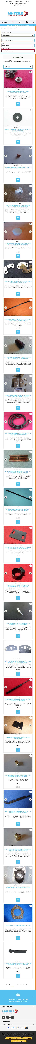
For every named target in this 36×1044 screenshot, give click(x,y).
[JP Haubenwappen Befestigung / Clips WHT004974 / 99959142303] (18, 79)
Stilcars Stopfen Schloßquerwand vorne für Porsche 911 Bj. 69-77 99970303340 (18, 244)
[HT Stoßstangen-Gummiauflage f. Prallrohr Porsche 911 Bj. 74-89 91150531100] (18, 535)
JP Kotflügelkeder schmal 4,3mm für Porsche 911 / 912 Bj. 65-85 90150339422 (18, 812)
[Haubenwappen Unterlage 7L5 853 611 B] (18, 875)
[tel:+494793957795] (12, 1017)
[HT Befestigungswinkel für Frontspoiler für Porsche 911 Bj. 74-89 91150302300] (18, 459)
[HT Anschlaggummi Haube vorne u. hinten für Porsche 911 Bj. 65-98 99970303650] (18, 345)
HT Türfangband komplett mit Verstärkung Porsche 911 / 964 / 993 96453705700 (18, 396)
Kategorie (3, 37)
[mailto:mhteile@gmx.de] (3, 1017)
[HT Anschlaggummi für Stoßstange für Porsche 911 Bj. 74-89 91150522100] (18, 573)
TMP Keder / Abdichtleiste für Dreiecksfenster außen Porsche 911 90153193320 (18, 320)
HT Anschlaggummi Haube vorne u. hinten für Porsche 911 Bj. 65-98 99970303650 (17, 358)
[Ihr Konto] (27, 22)
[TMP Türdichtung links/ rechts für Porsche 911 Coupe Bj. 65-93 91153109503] (18, 421)
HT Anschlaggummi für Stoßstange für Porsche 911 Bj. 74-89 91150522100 (18, 586)
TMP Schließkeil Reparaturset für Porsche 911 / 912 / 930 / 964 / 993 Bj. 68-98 (18, 282)
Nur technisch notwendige (13, 1038)
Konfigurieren (27, 1038)
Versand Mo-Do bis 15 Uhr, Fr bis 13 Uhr (18, 1)
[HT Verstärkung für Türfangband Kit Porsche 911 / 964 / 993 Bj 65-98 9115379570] (18, 649)
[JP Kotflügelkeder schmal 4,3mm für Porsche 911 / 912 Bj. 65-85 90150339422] (18, 799)
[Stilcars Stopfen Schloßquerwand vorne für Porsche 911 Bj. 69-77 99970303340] (18, 231)
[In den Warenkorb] (18, 104)
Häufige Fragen (20, 5)
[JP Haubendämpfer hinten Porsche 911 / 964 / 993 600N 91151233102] (18, 687)
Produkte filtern (19, 57)
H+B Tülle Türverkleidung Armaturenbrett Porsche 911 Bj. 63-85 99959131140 (18, 206)
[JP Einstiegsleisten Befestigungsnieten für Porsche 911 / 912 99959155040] (18, 611)
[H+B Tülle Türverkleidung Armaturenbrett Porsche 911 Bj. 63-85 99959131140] (18, 193)
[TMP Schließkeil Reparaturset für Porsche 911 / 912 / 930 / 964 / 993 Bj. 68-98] (18, 269)
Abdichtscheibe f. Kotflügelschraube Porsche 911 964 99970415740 (18, 130)
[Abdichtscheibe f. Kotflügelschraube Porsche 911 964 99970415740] (18, 117)
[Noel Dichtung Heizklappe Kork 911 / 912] (18, 913)
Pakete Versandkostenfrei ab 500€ (18, 25)
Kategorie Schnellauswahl (6, 32)
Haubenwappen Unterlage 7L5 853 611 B (18, 887)
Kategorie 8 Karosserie (5, 48)
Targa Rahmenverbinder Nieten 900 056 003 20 (18, 167)
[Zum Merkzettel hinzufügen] (30, 72)
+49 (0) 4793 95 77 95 (20, 3)
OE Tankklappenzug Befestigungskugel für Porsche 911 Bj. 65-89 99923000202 (18, 776)
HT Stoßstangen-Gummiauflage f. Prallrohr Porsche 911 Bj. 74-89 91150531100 (18, 548)
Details (18, 786)
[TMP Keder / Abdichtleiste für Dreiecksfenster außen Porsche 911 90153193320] (18, 307)
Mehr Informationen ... (26, 1036)
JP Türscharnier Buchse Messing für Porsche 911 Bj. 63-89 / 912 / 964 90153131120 (18, 850)
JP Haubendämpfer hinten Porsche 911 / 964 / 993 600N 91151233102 (18, 700)
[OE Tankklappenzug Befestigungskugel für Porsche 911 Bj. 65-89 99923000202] (18, 763)
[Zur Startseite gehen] (18, 13)
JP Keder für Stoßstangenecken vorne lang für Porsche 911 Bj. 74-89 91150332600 (18, 964)
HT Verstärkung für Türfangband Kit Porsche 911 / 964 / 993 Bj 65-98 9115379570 (18, 661)
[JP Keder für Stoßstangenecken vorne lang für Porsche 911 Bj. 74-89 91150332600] (18, 951)
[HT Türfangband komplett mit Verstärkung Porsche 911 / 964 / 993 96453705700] (18, 383)
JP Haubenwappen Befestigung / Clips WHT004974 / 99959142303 (18, 92)
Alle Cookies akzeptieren (18, 1041)
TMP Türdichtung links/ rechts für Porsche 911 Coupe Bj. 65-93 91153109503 (18, 434)
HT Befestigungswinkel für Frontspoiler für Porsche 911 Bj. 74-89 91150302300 (18, 472)
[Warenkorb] (33, 22)
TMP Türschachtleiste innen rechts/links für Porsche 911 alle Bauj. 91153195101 (18, 510)
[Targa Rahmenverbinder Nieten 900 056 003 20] (18, 155)
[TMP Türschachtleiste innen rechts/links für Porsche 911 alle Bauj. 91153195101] (18, 497)
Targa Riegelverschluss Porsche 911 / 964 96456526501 (18, 737)
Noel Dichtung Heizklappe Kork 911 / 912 (18, 925)
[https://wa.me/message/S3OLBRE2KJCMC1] (8, 1017)
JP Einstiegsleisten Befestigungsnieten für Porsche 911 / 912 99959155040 (18, 624)
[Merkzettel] (20, 22)
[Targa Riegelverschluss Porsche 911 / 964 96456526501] (18, 725)
